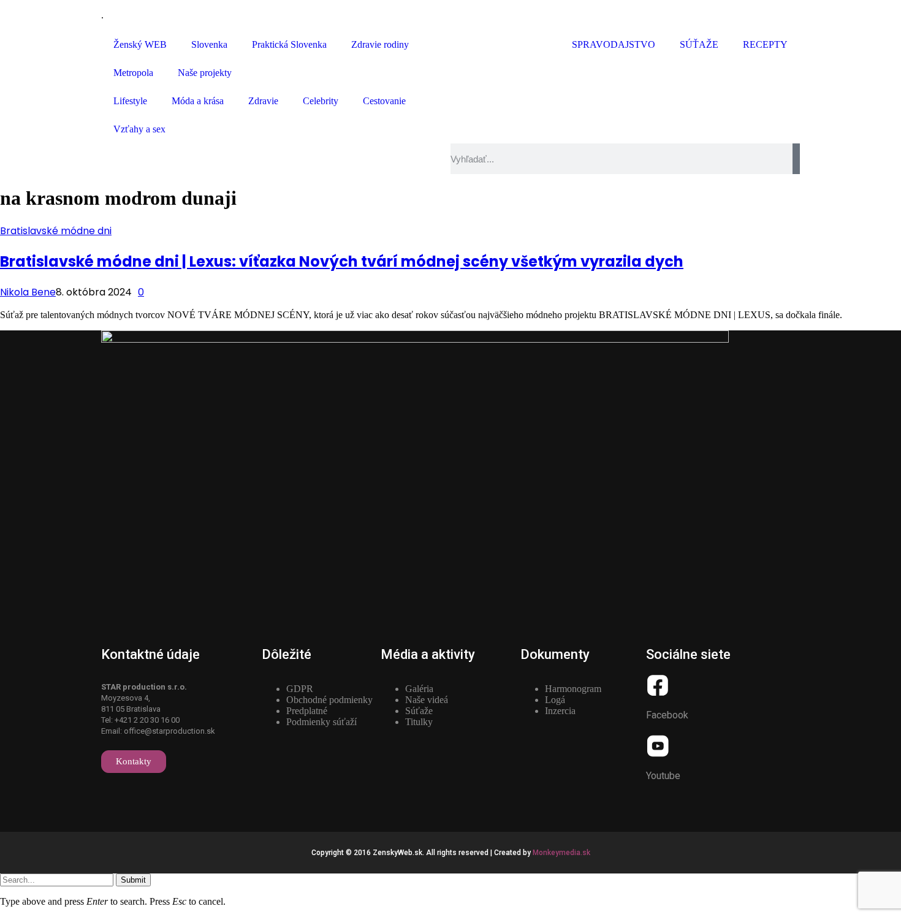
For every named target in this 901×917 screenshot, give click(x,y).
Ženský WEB (140, 44)
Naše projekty (205, 72)
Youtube (663, 776)
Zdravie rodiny (380, 44)
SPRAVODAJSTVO (613, 44)
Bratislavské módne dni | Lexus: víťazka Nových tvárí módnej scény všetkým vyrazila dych (341, 261)
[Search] (796, 158)
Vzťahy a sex (139, 129)
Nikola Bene (28, 292)
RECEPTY (765, 44)
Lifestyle (130, 101)
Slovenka (209, 44)
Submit (133, 880)
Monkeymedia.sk (561, 852)
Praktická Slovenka (289, 44)
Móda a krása (198, 101)
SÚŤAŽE (699, 44)
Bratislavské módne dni (56, 231)
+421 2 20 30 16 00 (147, 720)
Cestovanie (384, 101)
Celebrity (320, 101)
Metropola (133, 72)
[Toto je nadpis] (657, 685)
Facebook (667, 715)
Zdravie (263, 101)
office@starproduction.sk (169, 731)
